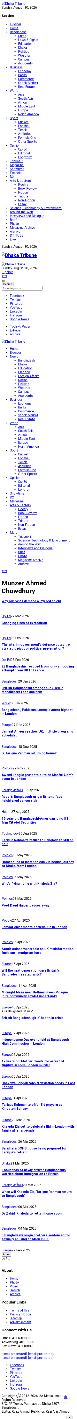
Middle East (26, 106)
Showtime (17, 169)
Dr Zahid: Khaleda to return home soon (32, 1213)
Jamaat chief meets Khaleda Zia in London (34, 927)
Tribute (23, 196)
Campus (24, 59)
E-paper (15, 24)
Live (13, 239)
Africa (22, 102)
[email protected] (14, 1354)
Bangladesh (18, 32)
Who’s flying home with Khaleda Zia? (29, 884)
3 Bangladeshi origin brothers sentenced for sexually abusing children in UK (36, 1237)
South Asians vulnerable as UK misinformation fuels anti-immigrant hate (38, 951)
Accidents (25, 63)
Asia (21, 95)
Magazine (17, 165)
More (13, 532)
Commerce (26, 79)
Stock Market (28, 83)
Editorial (24, 153)
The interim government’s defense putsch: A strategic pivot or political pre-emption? (36, 646)
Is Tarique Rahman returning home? (29, 753)
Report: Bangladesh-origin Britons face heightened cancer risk (32, 799)
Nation (23, 380)
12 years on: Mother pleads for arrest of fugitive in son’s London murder (33, 1063)
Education (25, 44)
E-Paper (16, 330)
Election (24, 372)
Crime (22, 36)
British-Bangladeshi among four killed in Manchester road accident (32, 690)
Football (24, 126)
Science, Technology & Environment (36, 208)
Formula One (27, 138)
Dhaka (22, 48)
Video (14, 1286)
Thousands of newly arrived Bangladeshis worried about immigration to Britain (34, 1172)
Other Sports (27, 142)
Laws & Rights (28, 40)
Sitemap (16, 1318)
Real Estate (26, 87)
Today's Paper (20, 326)
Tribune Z (16, 161)
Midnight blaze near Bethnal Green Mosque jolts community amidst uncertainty (35, 994)
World (14, 91)
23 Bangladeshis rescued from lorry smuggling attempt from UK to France (38, 668)
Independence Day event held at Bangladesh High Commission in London (35, 1042)
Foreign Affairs (28, 376)
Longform (25, 157)
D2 (12, 177)
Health (6, 812)
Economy (24, 71)
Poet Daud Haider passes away (25, 905)
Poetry (23, 185)
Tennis (23, 130)
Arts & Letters (20, 181)
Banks (22, 75)
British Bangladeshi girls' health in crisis (32, 1018)
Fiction (23, 192)
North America (28, 114)
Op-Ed (22, 149)
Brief (13, 220)
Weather (24, 55)
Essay (22, 204)
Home (14, 28)
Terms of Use (20, 1310)
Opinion (15, 145)
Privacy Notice (20, 1314)
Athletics (24, 134)
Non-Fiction (26, 200)
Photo (14, 224)
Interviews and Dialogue (27, 216)
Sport (14, 118)
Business (16, 67)
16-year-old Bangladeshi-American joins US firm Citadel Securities (35, 820)
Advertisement (20, 1322)
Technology (10, 834)
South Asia (25, 98)
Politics (23, 52)
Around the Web (21, 212)
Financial (16, 173)
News (14, 356)
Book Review (27, 188)
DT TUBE (16, 235)
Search (15, 1290)
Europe (23, 110)
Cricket (23, 122)
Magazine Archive (22, 228)
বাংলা (4, 276)
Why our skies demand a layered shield (31, 601)
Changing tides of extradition (24, 623)
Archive (15, 231)
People (7, 920)
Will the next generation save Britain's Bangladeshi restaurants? (31, 972)
